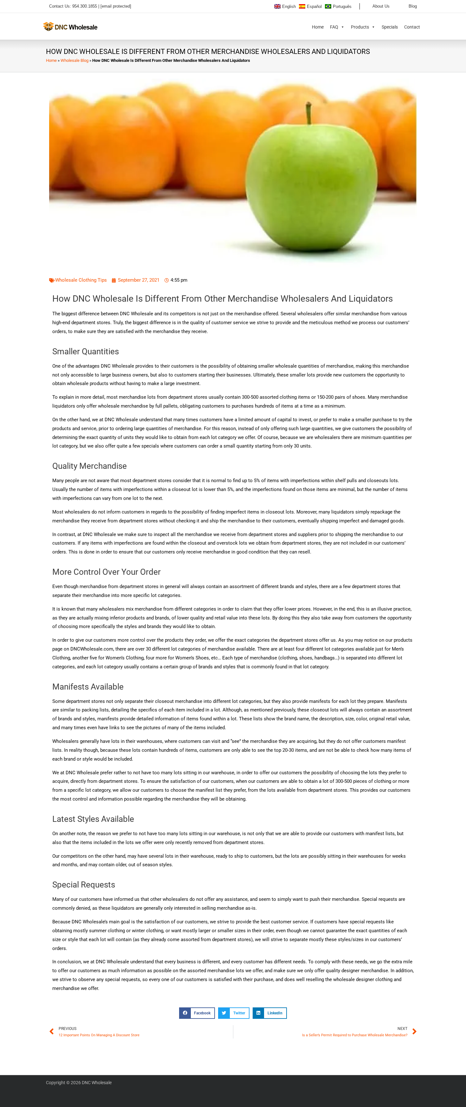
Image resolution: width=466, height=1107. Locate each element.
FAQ (334, 26)
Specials (390, 26)
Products (360, 26)
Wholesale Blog (74, 60)
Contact (412, 26)
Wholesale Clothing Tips (81, 280)
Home (318, 26)
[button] (90, 6)
